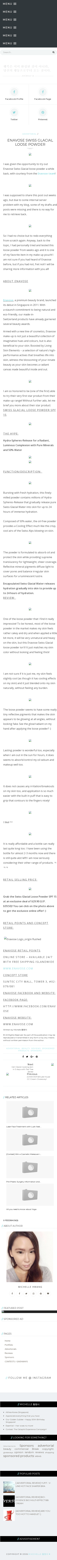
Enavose (8, 300)
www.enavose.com (18, 968)
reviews (36, 1048)
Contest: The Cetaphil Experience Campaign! (26, 1429)
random (29, 1452)
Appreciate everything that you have (22, 1416)
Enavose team (46, 173)
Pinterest (43, 119)
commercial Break (27, 1449)
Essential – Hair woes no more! (19, 1425)
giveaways (8, 1452)
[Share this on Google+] (32, 1056)
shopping (49, 1452)
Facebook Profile (14, 99)
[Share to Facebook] (23, 1056)
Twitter (14, 119)
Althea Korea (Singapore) (17, 1412)
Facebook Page (42, 99)
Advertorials (10, 1349)
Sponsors (36, 1051)
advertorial (29, 134)
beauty (26, 1048)
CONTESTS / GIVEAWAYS (16, 1361)
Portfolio (9, 1344)
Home (7, 1340)
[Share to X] (27, 1056)
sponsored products (18, 1456)
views (38, 1456)
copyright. (48, 1449)
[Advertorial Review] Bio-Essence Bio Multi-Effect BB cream (32, 1500)
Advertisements (9, 1446)
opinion (18, 1452)
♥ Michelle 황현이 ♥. (39, 1554)
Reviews (9, 1353)
